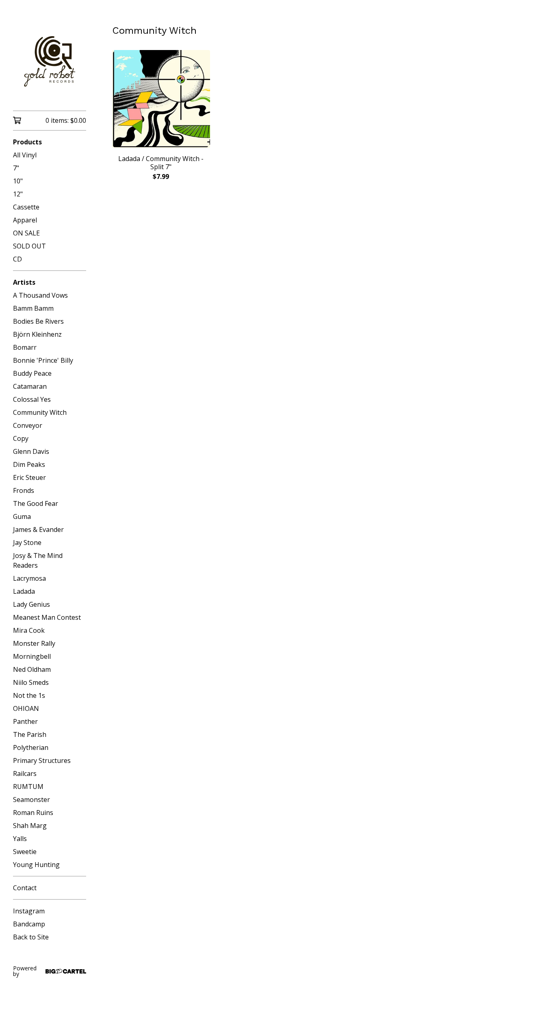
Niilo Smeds (31, 682)
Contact (25, 887)
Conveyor (27, 425)
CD (17, 259)
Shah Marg (30, 825)
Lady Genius (31, 604)
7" (16, 167)
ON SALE (26, 233)
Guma (22, 516)
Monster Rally (34, 643)
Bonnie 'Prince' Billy (43, 360)
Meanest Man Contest (47, 617)
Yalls (20, 838)
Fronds (23, 490)
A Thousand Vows (40, 295)
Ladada (24, 591)
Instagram (29, 910)
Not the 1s (29, 695)
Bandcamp (29, 923)
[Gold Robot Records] (49, 61)
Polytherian (30, 747)
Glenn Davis (31, 451)
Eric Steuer (29, 477)
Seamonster (31, 799)
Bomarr (25, 347)
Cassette (26, 207)
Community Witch (40, 412)
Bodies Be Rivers (38, 321)
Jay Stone (27, 542)
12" (18, 194)
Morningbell (32, 656)
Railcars (25, 773)
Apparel (25, 220)
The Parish (29, 734)
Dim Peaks (29, 464)
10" (18, 180)
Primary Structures (42, 760)
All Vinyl (25, 154)
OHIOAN (26, 708)
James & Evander (38, 529)
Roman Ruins (33, 812)
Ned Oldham (32, 669)
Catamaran (30, 386)
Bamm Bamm (33, 308)
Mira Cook (29, 630)
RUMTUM (28, 786)
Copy (20, 438)
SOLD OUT (29, 246)
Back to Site (31, 937)
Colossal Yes (32, 399)
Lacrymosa (29, 578)
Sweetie (25, 851)
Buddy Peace (32, 373)
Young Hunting (36, 864)
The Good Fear (35, 503)
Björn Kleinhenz (37, 334)
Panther (25, 721)
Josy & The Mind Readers (38, 560)
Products (27, 141)
